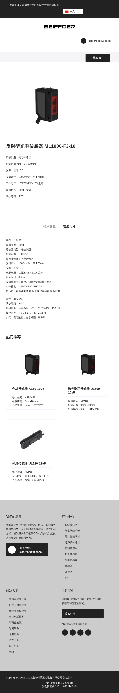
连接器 (68, 571)
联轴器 (68, 566)
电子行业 (14, 646)
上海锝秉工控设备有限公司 (47, 677)
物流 (11, 652)
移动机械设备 (16, 616)
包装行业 (14, 634)
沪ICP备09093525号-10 (59, 683)
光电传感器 (71, 560)
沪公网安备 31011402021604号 (59, 686)
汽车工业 (14, 640)
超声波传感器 (72, 542)
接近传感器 (71, 554)
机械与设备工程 (17, 599)
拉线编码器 (71, 524)
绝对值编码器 (72, 536)
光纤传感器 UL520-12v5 (29, 463)
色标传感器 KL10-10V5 (28, 388)
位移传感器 (71, 548)
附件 (67, 577)
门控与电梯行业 (17, 605)
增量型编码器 (72, 530)
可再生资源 (15, 622)
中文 (72, 11)
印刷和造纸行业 (17, 610)
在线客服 (95, 57)
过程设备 (14, 628)
